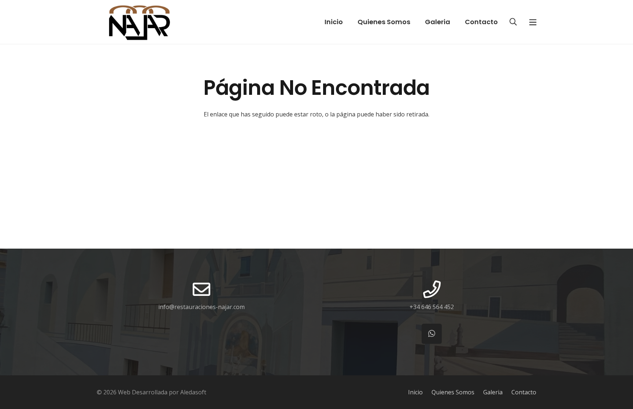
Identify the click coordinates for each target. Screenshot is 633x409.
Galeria (493, 392)
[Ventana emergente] (532, 22)
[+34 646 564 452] (432, 289)
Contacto (523, 392)
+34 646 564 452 (432, 307)
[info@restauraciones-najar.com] (201, 289)
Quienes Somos (453, 392)
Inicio (415, 392)
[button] (513, 22)
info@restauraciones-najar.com (201, 307)
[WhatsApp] (432, 334)
